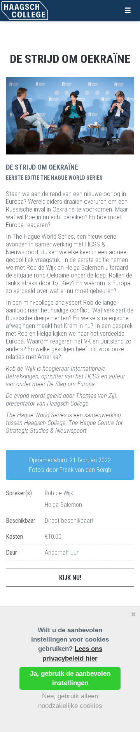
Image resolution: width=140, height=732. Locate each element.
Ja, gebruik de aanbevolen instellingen (70, 678)
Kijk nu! (70, 577)
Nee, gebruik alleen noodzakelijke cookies (70, 700)
